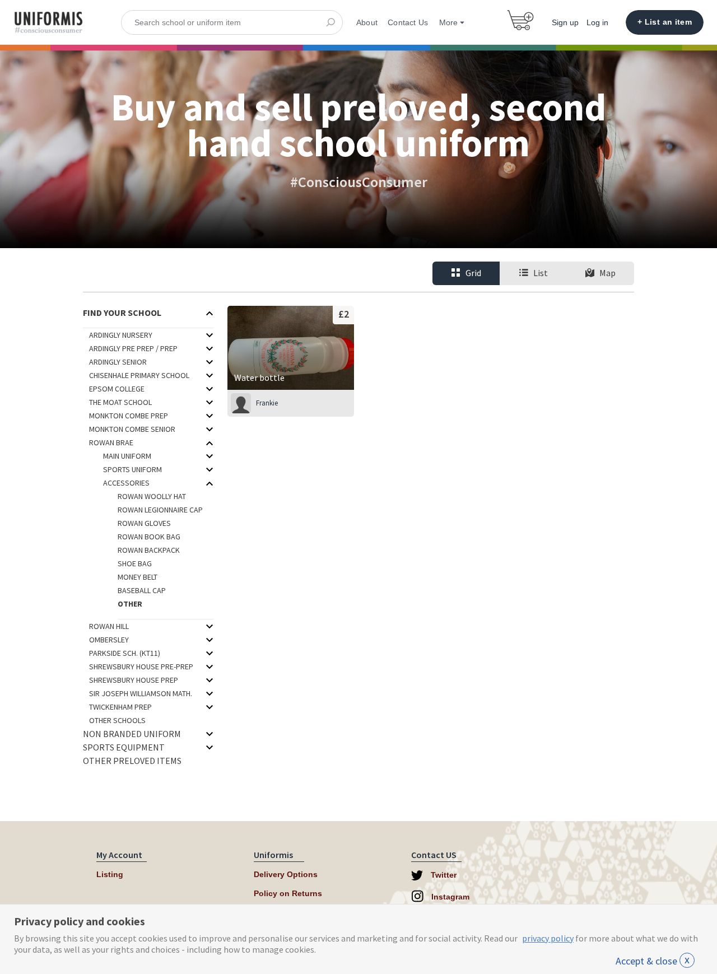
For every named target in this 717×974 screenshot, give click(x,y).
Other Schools (117, 720)
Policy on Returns (288, 893)
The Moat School (120, 402)
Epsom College (117, 389)
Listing (109, 874)
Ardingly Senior (118, 362)
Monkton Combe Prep (128, 416)
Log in (597, 22)
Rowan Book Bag (149, 537)
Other (130, 604)
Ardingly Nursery (120, 335)
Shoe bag (135, 563)
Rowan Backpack (149, 550)
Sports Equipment (124, 747)
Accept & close (653, 961)
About (367, 22)
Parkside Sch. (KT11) (124, 653)
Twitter (443, 874)
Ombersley (109, 640)
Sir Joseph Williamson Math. (140, 693)
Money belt (137, 577)
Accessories (126, 483)
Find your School (122, 312)
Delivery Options (286, 874)
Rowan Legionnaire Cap (160, 510)
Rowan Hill (109, 626)
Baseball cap (142, 590)
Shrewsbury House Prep (133, 680)
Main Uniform (127, 456)
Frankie (267, 403)
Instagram (449, 896)
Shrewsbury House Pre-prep (141, 666)
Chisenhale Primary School (139, 375)
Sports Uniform (132, 469)
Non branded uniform (132, 733)
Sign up (565, 22)
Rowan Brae (111, 442)
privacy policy (548, 938)
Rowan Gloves (144, 523)
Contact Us (408, 22)
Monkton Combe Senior (132, 429)
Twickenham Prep (120, 707)
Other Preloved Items (132, 760)
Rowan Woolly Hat (152, 496)
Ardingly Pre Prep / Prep (133, 348)
